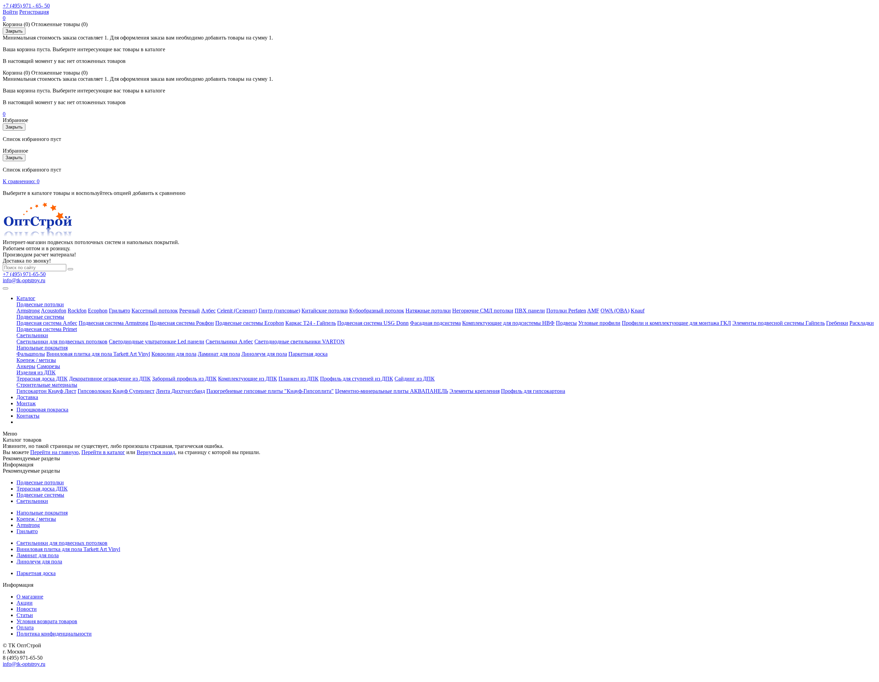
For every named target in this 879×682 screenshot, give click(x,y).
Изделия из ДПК (36, 372)
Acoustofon (53, 311)
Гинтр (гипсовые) (279, 311)
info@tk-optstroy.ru (24, 280)
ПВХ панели (530, 311)
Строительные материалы (46, 385)
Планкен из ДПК (298, 379)
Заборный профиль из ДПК (184, 379)
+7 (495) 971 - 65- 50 (26, 6)
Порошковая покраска (42, 409)
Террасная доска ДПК (42, 379)
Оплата (25, 627)
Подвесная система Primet (46, 329)
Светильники (32, 335)
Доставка (27, 397)
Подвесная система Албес (46, 323)
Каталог (25, 298)
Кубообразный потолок (376, 311)
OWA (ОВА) (615, 311)
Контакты (27, 416)
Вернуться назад (156, 452)
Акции (24, 603)
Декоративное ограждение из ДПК (110, 379)
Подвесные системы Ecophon (249, 323)
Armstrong (28, 311)
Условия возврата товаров (46, 621)
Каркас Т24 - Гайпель (310, 323)
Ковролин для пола (173, 354)
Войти (10, 12)
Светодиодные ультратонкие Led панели (156, 341)
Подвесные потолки (40, 304)
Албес (208, 311)
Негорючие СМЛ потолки (482, 311)
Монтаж (26, 403)
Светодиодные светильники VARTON (299, 341)
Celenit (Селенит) (237, 311)
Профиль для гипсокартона (533, 391)
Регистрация (34, 12)
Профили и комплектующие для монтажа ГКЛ (676, 323)
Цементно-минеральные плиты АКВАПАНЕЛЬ (391, 391)
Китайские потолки (324, 311)
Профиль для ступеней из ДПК (356, 379)
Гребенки (837, 323)
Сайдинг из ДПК (415, 379)
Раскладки (861, 323)
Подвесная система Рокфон (182, 323)
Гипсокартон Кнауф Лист (46, 391)
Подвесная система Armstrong (113, 323)
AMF (593, 311)
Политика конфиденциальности (54, 634)
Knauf (637, 311)
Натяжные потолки (428, 311)
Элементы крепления (474, 391)
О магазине (29, 597)
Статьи (24, 615)
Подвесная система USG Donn (373, 323)
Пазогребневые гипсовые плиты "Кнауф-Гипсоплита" (270, 391)
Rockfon (77, 311)
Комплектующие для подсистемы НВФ (508, 323)
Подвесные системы (40, 317)
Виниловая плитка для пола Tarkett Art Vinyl (98, 354)
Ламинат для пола (219, 354)
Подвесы (566, 323)
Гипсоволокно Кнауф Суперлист (116, 391)
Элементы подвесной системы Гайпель (778, 323)
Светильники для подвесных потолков (61, 341)
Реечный (189, 311)
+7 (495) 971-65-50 (24, 274)
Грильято (119, 311)
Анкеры (25, 366)
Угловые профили (599, 323)
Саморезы (48, 366)
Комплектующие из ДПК (247, 379)
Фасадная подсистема (435, 323)
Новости (26, 609)
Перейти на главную (54, 452)
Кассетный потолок (155, 311)
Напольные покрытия (42, 348)
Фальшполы (30, 354)
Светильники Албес (229, 341)
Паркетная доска (308, 354)
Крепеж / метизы (36, 360)
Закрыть (14, 31)
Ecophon (97, 311)
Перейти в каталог (103, 452)
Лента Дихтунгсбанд (180, 391)
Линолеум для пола (264, 354)
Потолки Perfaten (566, 311)
